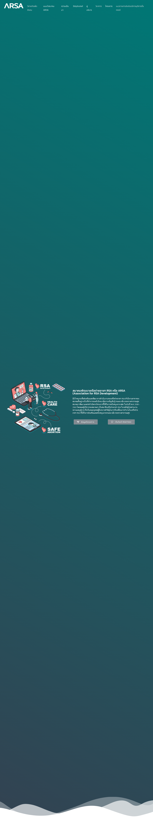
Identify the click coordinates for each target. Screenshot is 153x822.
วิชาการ (99, 6)
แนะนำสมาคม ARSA (48, 8)
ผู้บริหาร (89, 8)
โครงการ (108, 6)
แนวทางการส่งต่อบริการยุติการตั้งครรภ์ (130, 8)
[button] (86, 422)
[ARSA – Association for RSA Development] (13, 5)
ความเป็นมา (65, 8)
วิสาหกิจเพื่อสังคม (32, 8)
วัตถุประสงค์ (78, 6)
